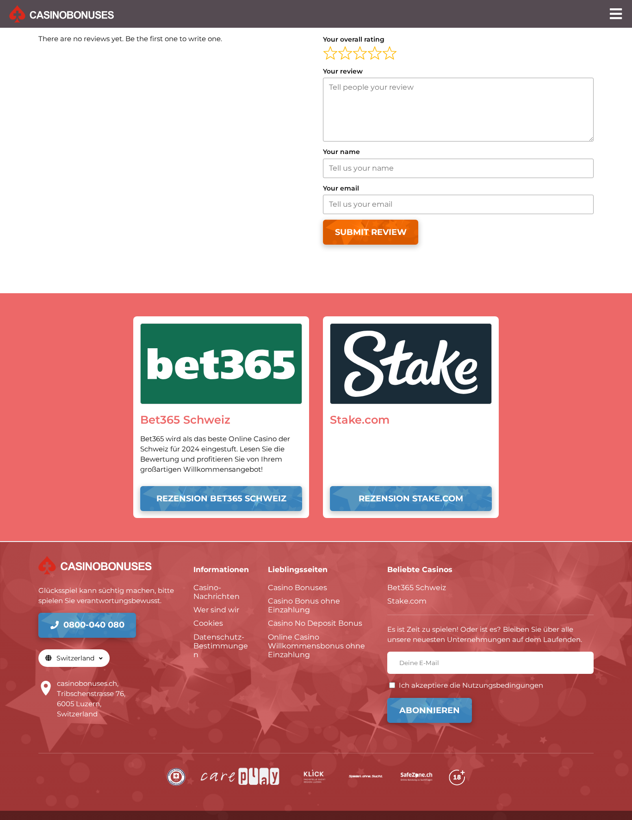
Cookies (208, 623)
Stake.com (407, 601)
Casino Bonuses (297, 587)
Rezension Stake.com (411, 498)
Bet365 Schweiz (416, 587)
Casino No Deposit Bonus (315, 623)
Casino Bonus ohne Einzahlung (304, 605)
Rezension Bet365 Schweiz (221, 498)
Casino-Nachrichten (216, 592)
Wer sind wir (216, 609)
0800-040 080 (93, 625)
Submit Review (371, 232)
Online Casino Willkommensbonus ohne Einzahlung (316, 646)
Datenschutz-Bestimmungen (220, 646)
